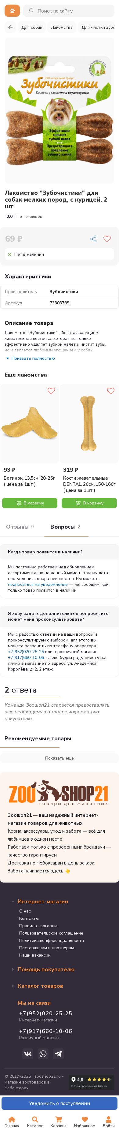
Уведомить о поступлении (59, 1103)
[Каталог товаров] (12, 11)
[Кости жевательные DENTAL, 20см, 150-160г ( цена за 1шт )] (89, 423)
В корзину (33, 503)
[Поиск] (31, 11)
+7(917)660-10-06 (26, 657)
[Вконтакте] (27, 1053)
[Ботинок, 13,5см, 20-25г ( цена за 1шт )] (29, 423)
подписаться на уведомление (38, 584)
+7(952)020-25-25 (26, 652)
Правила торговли (38, 926)
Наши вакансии (35, 955)
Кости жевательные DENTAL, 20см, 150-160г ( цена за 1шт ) (89, 484)
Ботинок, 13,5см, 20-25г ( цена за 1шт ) (29, 481)
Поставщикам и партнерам (46, 948)
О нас (25, 911)
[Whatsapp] (43, 1053)
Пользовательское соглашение (51, 933)
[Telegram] (58, 1053)
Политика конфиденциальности (51, 940)
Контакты (29, 918)
